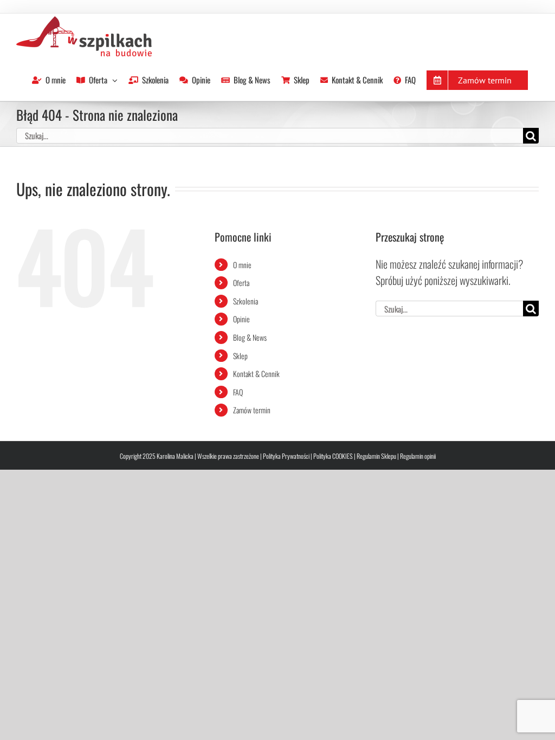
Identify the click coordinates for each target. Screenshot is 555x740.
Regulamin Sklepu (376, 455)
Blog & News (250, 337)
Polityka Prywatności (286, 455)
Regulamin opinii (418, 455)
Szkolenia (245, 301)
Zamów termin (251, 410)
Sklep (240, 355)
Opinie (241, 318)
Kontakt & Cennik (256, 373)
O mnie (242, 264)
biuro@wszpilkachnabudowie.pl (120, 12)
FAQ (238, 392)
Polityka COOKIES (333, 455)
